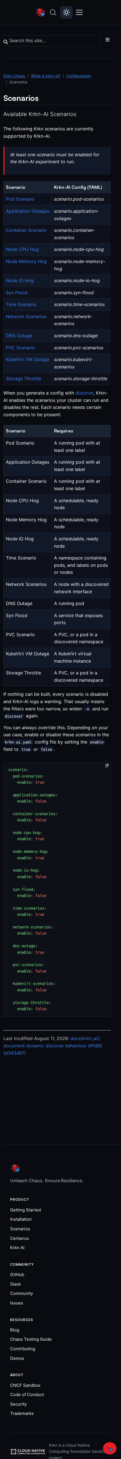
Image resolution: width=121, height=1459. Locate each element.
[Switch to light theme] (66, 12)
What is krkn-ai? (45, 75)
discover (84, 393)
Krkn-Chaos (14, 75)
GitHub (17, 1274)
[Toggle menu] (80, 12)
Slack (15, 1284)
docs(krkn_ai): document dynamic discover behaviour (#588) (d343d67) (52, 1045)
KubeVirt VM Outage (27, 359)
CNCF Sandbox (25, 1385)
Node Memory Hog (26, 261)
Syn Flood (16, 292)
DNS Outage (19, 335)
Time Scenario (21, 304)
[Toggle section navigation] (107, 39)
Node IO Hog (20, 280)
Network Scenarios (26, 316)
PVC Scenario (20, 347)
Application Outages (27, 211)
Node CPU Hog (22, 249)
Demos (17, 1358)
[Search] (53, 12)
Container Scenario (26, 230)
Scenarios (20, 1228)
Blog (14, 1330)
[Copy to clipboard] (107, 765)
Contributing (22, 1348)
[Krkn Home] (41, 12)
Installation (21, 1219)
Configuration (78, 75)
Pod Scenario (20, 199)
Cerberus (19, 1238)
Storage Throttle (23, 378)
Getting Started (25, 1210)
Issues (16, 1303)
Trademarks (22, 1413)
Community (21, 1293)
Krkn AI (17, 1247)
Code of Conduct (27, 1394)
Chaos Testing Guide (31, 1339)
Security (18, 1404)
